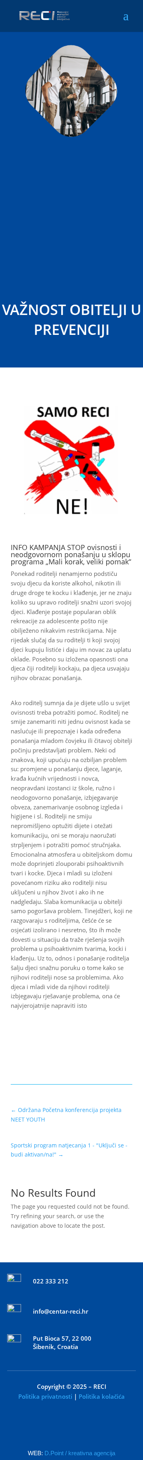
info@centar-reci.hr (60, 1311)
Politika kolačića (102, 1396)
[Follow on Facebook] (55, 1427)
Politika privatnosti (45, 1396)
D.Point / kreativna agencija (79, 1453)
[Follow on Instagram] (87, 1427)
